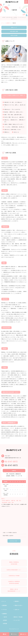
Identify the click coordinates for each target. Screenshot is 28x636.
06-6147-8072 (11, 461)
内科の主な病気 (14, 35)
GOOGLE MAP (13, 541)
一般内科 (5, 617)
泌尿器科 (5, 620)
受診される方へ (19, 605)
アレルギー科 (16, 620)
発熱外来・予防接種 (18, 617)
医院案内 (4, 605)
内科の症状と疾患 (14, 31)
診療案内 (4, 613)
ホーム (4, 601)
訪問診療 (5, 623)
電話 (5, 634)
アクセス (15, 634)
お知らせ (24, 634)
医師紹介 (17, 601)
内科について (14, 27)
